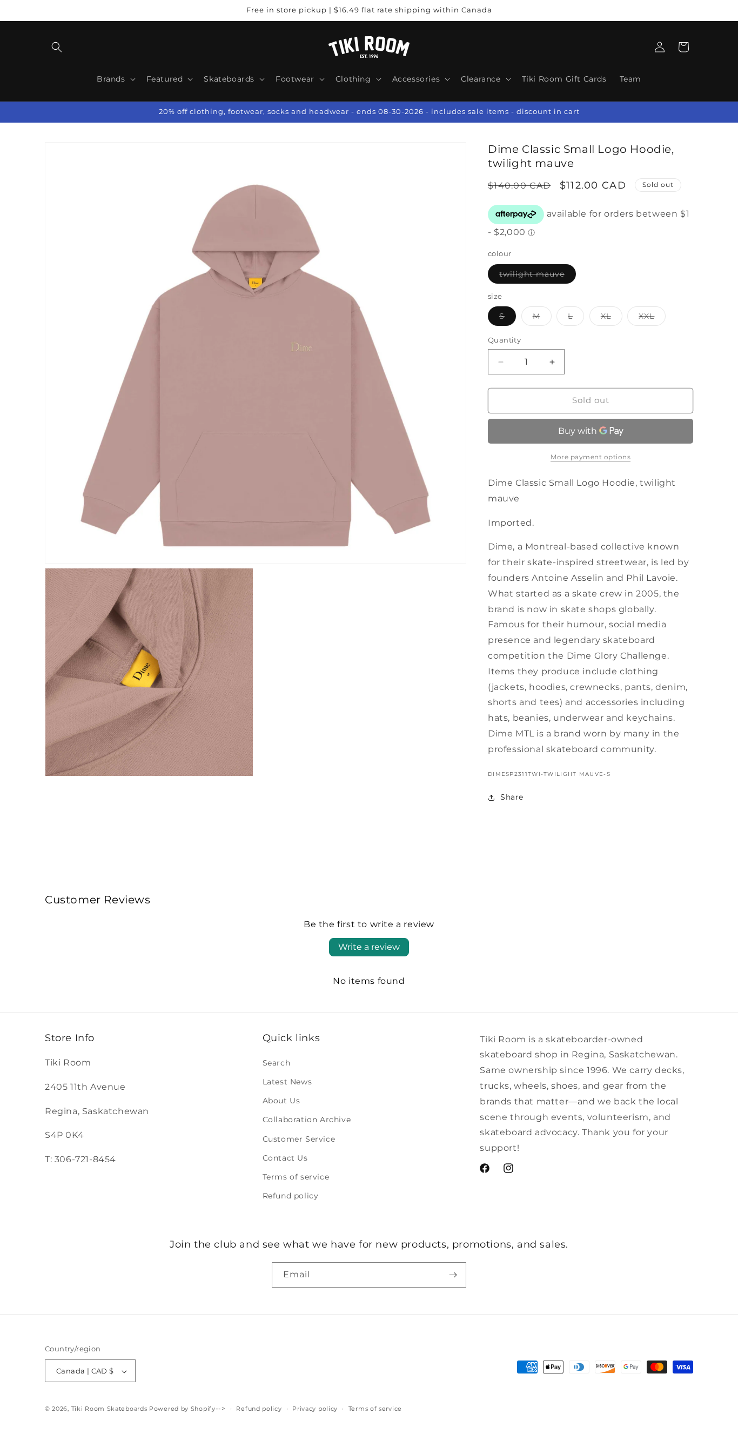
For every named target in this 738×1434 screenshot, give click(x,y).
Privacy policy (315, 1408)
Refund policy (291, 1196)
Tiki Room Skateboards (109, 1409)
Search (277, 1063)
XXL (652, 318)
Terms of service (296, 1177)
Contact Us (285, 1158)
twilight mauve (537, 276)
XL (611, 318)
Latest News (287, 1082)
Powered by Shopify (182, 1409)
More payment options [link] (590, 457)
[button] (57, 47)
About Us (281, 1101)
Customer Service (299, 1139)
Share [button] (512, 797)
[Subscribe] (453, 1275)
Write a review (369, 947)
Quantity (504, 340)
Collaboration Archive (307, 1120)
